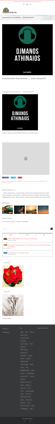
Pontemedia (30, 418)
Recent (27, 235)
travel (32, 406)
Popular (10, 235)
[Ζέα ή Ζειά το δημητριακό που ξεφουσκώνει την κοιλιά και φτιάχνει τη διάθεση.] (5, 245)
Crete (31, 344)
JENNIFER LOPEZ (25, 370)
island (22, 367)
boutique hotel (25, 338)
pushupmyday (30, 391)
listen (32, 370)
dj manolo (34, 181)
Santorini (28, 394)
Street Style (29, 400)
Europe (30, 355)
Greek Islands (24, 364)
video (31, 408)
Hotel (31, 364)
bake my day (24, 335)
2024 (22, 332)
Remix (22, 394)
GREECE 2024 (24, 361)
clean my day (24, 344)
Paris (29, 388)
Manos (4, 181)
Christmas (23, 341)
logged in (13, 221)
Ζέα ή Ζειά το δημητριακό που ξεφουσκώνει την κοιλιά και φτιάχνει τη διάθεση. (29, 246)
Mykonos (28, 385)
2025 (26, 332)
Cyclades (23, 347)
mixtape (23, 379)
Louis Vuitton (24, 376)
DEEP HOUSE (24, 350)
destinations (24, 353)
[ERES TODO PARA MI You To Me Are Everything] (5, 239)
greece (28, 358)
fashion (23, 358)
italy (27, 367)
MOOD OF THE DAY (43, 181)
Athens (32, 332)
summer (23, 403)
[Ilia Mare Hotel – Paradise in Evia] (5, 253)
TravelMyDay (24, 408)
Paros (22, 391)
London (23, 373)
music (22, 385)
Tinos (28, 403)
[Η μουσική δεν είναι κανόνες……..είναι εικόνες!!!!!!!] (27, 49)
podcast (3, 182)
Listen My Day (25, 181)
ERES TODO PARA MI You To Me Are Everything (22, 239)
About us (6, 329)
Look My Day (30, 373)
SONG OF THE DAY (26, 397)
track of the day (25, 406)
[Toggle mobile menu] (52, 8)
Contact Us (6, 332)
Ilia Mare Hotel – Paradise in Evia (18, 253)
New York (23, 388)
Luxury (37, 181)
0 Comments (9, 182)
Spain (22, 400)
